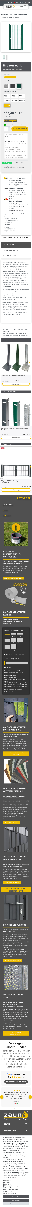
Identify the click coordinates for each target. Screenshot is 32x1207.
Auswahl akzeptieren (16, 1203)
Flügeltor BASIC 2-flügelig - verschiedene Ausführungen (14, 481)
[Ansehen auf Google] (16, 1103)
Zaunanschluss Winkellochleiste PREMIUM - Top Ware (15, 429)
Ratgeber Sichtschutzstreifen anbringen (16, 753)
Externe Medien (10, 1188)
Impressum (25, 1172)
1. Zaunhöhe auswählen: (13, 630)
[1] (20, 634)
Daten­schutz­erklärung (9, 1177)
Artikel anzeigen (16, 384)
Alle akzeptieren (16, 1197)
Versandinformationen (16, 210)
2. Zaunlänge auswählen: (14, 655)
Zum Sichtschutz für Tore (11, 960)
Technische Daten (10, 250)
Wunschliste (20, 163)
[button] (1, 1097)
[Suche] (20, 2)
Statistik (7, 1182)
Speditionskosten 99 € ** (14, 142)
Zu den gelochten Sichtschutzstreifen (16, 1033)
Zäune (5, 510)
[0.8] (14, 634)
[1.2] (7, 640)
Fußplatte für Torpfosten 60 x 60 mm (14, 375)
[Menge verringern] (9, 130)
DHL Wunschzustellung (12, 1189)
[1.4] (14, 640)
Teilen (7, 163)
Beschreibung (8, 245)
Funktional (8, 1191)
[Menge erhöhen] (9, 127)
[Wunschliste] (23, 2)
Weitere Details (9, 256)
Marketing (8, 1184)
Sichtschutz (8, 505)
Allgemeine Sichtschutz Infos (13, 578)
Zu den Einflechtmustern (11, 882)
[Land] (14, 2)
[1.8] (7, 647)
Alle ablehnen (16, 1200)
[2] (14, 646)
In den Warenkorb (19, 129)
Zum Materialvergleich (10, 822)
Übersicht (6, 515)
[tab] (16, 245)
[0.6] (7, 634)
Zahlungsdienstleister (11, 1186)
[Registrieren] (11, 2)
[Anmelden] (9, 2)
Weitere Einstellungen (9, 1193)
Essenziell (8, 1180)
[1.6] (20, 640)
